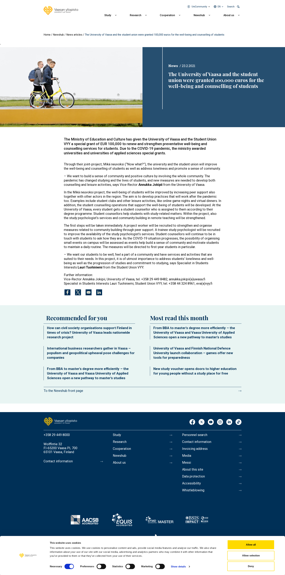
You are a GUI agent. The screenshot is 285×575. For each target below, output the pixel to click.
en (219, 6)
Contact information (58, 461)
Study (107, 15)
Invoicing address (195, 449)
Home (47, 34)
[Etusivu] (61, 421)
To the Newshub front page (63, 391)
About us (228, 15)
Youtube (211, 422)
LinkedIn (229, 422)
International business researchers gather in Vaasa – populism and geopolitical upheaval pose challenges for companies (91, 353)
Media (186, 456)
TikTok (238, 422)
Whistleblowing (193, 490)
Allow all (251, 544)
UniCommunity (199, 6)
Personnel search (194, 435)
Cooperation (167, 15)
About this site (192, 469)
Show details (178, 566)
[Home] (61, 10)
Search (231, 6)
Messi (186, 462)
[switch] (101, 566)
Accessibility (191, 483)
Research (135, 15)
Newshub (199, 15)
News (173, 66)
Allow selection (251, 555)
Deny (251, 566)
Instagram (220, 422)
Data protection (193, 476)
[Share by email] (89, 292)
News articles (74, 34)
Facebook (192, 422)
